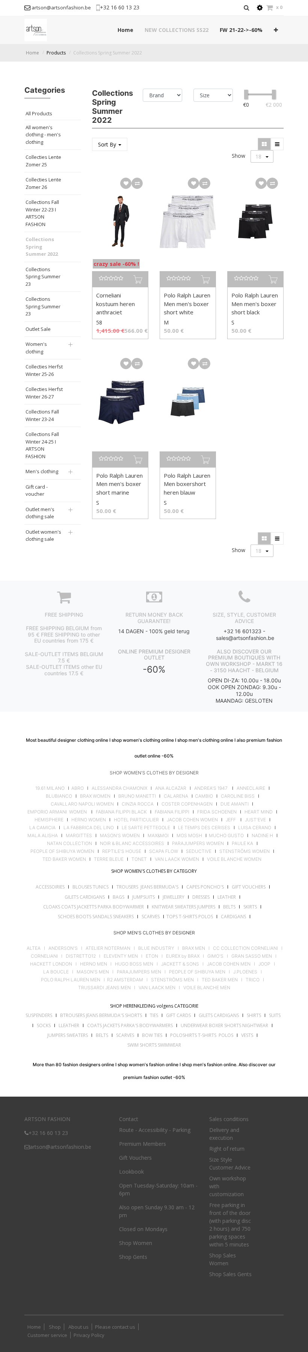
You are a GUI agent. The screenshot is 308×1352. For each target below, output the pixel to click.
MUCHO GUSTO (226, 835)
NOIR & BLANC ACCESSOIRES (132, 843)
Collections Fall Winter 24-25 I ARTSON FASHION (42, 445)
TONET (139, 859)
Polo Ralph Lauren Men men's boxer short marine (119, 484)
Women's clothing (36, 348)
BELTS (229, 907)
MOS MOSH (189, 835)
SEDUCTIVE (198, 851)
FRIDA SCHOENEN (217, 812)
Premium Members (142, 1143)
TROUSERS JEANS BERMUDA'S (147, 887)
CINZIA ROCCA (138, 804)
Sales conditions (229, 1119)
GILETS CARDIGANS (85, 897)
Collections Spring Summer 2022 (107, 53)
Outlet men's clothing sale (40, 513)
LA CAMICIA (42, 827)
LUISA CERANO (254, 827)
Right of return (227, 1148)
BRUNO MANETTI (137, 796)
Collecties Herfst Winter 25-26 (44, 370)
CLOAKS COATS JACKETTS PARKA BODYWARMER (93, 907)
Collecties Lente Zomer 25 (43, 161)
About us (78, 1326)
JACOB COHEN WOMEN (192, 819)
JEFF (231, 819)
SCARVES (151, 916)
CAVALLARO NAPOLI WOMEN (82, 804)
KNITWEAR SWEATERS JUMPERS (183, 907)
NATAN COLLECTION (69, 843)
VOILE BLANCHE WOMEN (234, 859)
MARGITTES (79, 835)
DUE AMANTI (234, 804)
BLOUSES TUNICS (90, 887)
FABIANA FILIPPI (172, 812)
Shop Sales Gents (230, 1274)
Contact (128, 1119)
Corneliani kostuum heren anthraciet (115, 303)
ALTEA (34, 948)
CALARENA (176, 796)
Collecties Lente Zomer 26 (43, 183)
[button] (276, 30)
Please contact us (115, 1326)
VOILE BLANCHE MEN (206, 987)
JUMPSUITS (143, 897)
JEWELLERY (173, 897)
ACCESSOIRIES (50, 887)
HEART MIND (259, 812)
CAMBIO (204, 796)
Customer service (47, 1335)
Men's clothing (42, 471)
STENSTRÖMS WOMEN (244, 851)
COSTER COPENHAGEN (187, 804)
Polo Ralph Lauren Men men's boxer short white (187, 303)
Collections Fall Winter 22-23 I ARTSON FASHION (42, 213)
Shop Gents (133, 1256)
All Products (39, 113)
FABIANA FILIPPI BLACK (121, 812)
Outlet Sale (38, 329)
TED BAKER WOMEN (64, 859)
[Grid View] (264, 144)
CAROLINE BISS (238, 796)
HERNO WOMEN (88, 819)
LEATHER (226, 897)
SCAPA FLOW (163, 851)
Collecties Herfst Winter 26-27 (44, 393)
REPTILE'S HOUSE (121, 851)
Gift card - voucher (37, 490)
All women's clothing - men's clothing (43, 134)
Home (32, 53)
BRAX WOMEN (95, 796)
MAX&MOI (158, 835)
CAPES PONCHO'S (205, 887)
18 (259, 156)
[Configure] (259, 7)
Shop (55, 1326)
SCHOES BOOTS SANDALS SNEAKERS (96, 916)
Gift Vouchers (135, 1157)
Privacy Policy (89, 1335)
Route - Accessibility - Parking (154, 1129)
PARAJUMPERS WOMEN (198, 843)
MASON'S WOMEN (120, 835)
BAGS (118, 897)
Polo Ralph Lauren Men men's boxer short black (254, 303)
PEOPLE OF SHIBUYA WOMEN (62, 851)
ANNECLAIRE (251, 788)
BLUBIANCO (59, 796)
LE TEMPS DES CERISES (204, 827)
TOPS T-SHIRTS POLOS (189, 916)
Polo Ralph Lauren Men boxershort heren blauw (187, 484)
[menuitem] (125, 30)
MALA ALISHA (42, 835)
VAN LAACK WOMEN (177, 859)
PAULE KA (242, 843)
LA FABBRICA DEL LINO (88, 827)
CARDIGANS (233, 916)
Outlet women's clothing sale (43, 535)
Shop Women (135, 1242)
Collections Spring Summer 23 (43, 276)
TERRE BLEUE (109, 859)
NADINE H (262, 835)
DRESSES (201, 897)
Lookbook (131, 1171)
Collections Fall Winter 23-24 (42, 415)
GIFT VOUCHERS (249, 887)
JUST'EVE (255, 819)
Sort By (108, 144)
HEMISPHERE (49, 819)
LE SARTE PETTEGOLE (146, 827)
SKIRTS (250, 907)
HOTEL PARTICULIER (136, 819)
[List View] (277, 144)
